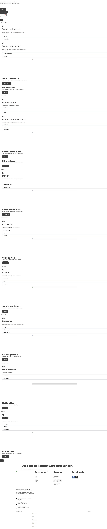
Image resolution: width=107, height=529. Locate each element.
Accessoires (7, 224)
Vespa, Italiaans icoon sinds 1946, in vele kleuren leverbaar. (13, 89)
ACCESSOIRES (4, 217)
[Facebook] (73, 477)
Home (3, 21)
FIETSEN (3, 411)
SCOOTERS (4, 22)
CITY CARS (4, 266)
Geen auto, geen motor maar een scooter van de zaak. (12, 308)
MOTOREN (4, 96)
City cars (6, 272)
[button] (4, 12)
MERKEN (3, 169)
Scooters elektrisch (11, 29)
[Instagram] (76, 477)
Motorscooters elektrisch (14, 119)
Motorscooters (9, 102)
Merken (5, 175)
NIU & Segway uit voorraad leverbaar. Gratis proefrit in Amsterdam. (14, 80)
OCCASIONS (4, 314)
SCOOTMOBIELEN (5, 363)
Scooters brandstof (11, 46)
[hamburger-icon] (1, 20)
